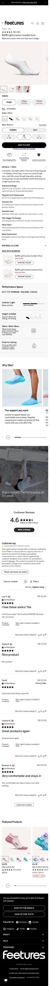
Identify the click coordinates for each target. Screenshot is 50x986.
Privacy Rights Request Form (29, 969)
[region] (24, 63)
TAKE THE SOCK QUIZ (30, 2)
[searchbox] (12, 582)
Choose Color (24, 263)
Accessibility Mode (32, 977)
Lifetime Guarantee (39, 160)
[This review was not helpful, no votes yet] (43, 635)
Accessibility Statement (17, 977)
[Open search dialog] (32, 23)
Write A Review (24, 530)
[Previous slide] (3, 437)
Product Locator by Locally (24, 149)
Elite (9, 29)
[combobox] (35, 588)
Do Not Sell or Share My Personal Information (24, 973)
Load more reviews (24, 805)
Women (4, 29)
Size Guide (42, 125)
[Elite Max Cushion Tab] (16, 841)
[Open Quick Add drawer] (28, 853)
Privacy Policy (13, 969)
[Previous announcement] (2, 2)
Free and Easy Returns (24, 159)
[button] (42, 24)
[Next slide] (8, 437)
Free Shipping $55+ (9, 160)
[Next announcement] (45, 2)
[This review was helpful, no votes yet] (39, 635)
